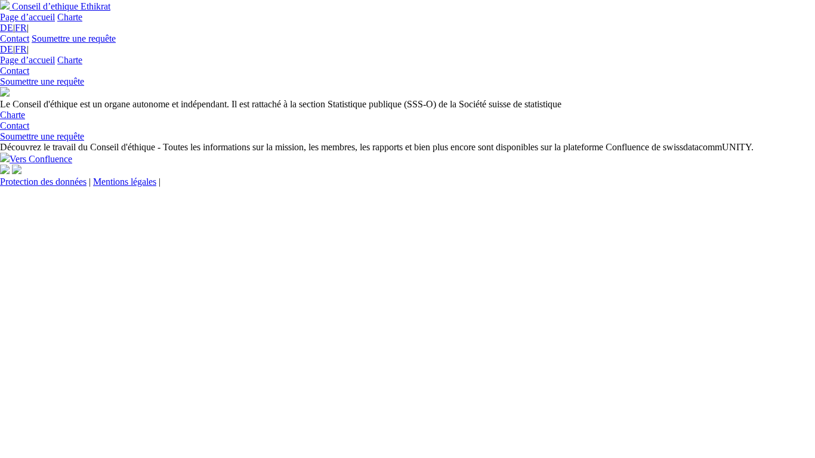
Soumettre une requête (74, 38)
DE (6, 28)
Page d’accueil (27, 17)
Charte (69, 17)
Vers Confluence (41, 159)
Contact (14, 38)
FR (21, 28)
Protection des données (43, 182)
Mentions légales (124, 182)
